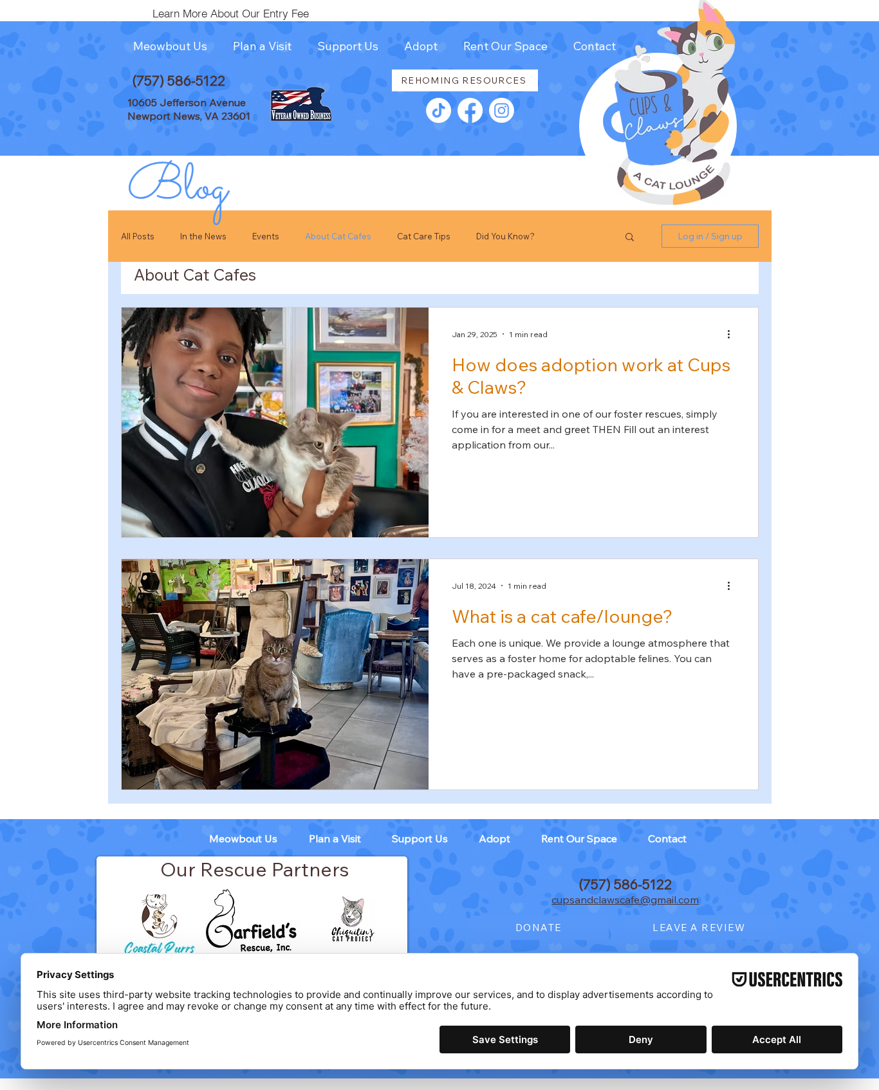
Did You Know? (505, 236)
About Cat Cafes (338, 236)
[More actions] (733, 334)
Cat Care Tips (423, 236)
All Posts (137, 236)
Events (265, 236)
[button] (170, 46)
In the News (203, 236)
